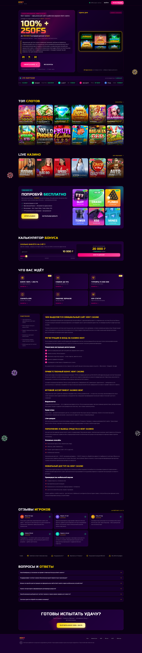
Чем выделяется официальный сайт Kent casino (28, 321)
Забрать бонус (29, 64)
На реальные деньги (50, 216)
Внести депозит (99, 255)
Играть (26, 647)
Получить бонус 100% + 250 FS (71, 625)
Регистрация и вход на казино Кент (28, 326)
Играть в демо (29, 216)
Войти (106, 2)
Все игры (119, 102)
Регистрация (117, 2)
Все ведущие (117, 155)
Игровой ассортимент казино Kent (28, 335)
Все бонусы (48, 64)
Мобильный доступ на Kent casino (29, 344)
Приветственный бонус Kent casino (29, 331)
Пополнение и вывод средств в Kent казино (28, 340)
